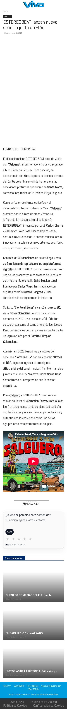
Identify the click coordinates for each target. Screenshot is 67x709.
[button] (5, 4)
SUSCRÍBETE (19, 686)
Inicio (5, 11)
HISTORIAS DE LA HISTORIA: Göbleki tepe (31, 671)
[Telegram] (42, 44)
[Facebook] (6, 44)
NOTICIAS (7, 16)
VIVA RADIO (34, 689)
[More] (56, 44)
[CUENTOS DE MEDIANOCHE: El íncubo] (33, 583)
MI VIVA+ (7, 686)
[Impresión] (35, 44)
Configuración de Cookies (48, 705)
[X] (13, 44)
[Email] (28, 44)
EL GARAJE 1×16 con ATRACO (24, 633)
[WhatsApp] (20, 44)
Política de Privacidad (43, 702)
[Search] (62, 4)
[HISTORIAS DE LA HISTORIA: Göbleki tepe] (33, 659)
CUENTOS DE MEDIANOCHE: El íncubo (29, 595)
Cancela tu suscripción (51, 686)
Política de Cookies (15, 705)
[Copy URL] (49, 44)
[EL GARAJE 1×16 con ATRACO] (33, 621)
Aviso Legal (17, 702)
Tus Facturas (32, 686)
